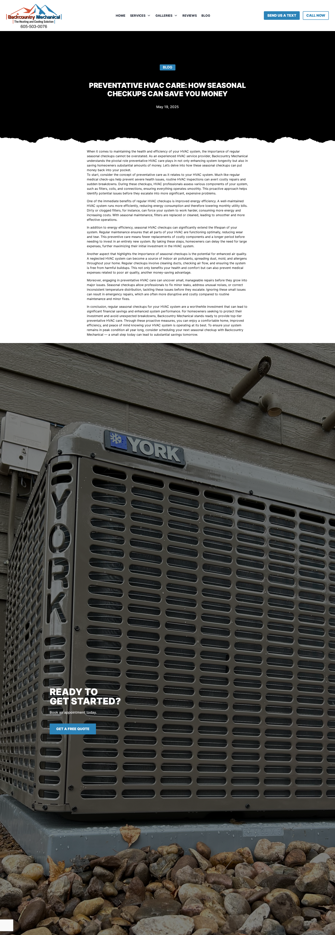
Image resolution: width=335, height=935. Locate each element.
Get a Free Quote (72, 729)
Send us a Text (281, 15)
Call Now (315, 15)
